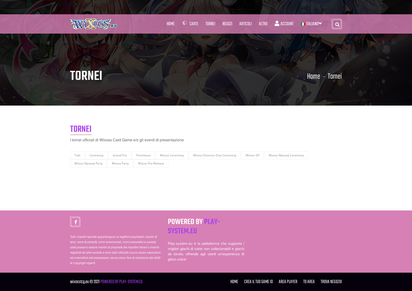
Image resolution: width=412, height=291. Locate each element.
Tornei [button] (210, 24)
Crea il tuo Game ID (258, 282)
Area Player (288, 282)
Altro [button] (263, 24)
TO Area (309, 282)
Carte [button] (194, 24)
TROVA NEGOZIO (331, 282)
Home (171, 24)
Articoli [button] (245, 24)
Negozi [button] (227, 24)
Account (286, 24)
